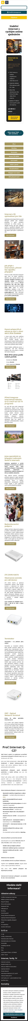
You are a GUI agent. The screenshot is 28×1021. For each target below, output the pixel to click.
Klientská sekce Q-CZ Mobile (8, 941)
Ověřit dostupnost (15, 12)
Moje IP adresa (5, 901)
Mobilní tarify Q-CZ (6, 964)
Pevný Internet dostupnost (8, 915)
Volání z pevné (14, 164)
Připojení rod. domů (14, 173)
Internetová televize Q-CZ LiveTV (9, 973)
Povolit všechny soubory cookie (14, 1014)
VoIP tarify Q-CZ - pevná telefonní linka (11, 978)
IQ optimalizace (14, 169)
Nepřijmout (14, 1017)
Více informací (10, 235)
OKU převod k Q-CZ (14, 177)
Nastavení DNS (5, 906)
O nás (2, 934)
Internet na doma (5, 962)
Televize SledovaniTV (6, 975)
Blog (2, 948)
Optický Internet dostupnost (8, 917)
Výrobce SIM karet (5, 926)
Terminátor (14, 152)
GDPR (2, 922)
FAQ (2, 950)
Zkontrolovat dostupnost (14, 117)
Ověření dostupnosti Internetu (9, 897)
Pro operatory (4, 924)
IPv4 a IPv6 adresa (6, 904)
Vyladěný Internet (5, 945)
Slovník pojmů (4, 913)
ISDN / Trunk (4, 954)
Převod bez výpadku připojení (8, 920)
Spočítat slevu (4, 980)
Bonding (14, 148)
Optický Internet (5, 969)
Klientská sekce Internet (7, 938)
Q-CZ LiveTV (14, 160)
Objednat (14, 17)
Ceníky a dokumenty (6, 936)
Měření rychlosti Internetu (8, 899)
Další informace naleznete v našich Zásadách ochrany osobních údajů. (12, 1009)
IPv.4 (14, 144)
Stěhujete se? (4, 908)
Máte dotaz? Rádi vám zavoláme (13, 133)
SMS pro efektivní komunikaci (8, 966)
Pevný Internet (5, 971)
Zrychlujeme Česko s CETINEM (9, 952)
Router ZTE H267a (14, 156)
